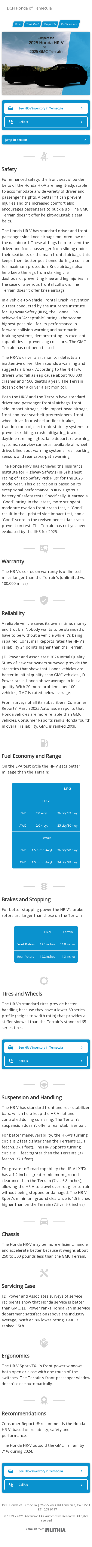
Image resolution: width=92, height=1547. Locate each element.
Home (18, 24)
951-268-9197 (47, 1509)
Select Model (32, 24)
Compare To (50, 24)
